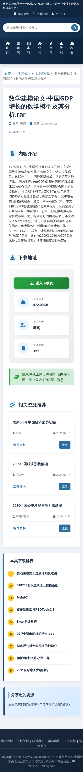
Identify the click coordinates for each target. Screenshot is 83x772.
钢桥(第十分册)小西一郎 (33, 658)
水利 (28, 50)
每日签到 (23, 14)
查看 (65, 445)
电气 (50, 50)
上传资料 (70, 741)
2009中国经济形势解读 (30, 464)
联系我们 (38, 741)
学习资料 (24, 73)
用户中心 (60, 14)
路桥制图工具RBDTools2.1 (35, 609)
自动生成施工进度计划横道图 (37, 573)
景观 (61, 50)
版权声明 (7, 741)
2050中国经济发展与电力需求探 (37, 505)
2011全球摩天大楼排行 (32, 670)
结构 (39, 50)
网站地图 (54, 741)
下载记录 (42, 14)
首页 (7, 50)
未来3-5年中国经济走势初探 (34, 422)
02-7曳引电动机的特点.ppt (35, 634)
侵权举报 (23, 741)
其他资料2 (43, 73)
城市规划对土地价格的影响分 (37, 646)
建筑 (18, 50)
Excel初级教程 (27, 621)
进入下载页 (44, 283)
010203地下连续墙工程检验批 (37, 585)
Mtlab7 (22, 597)
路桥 (71, 50)
